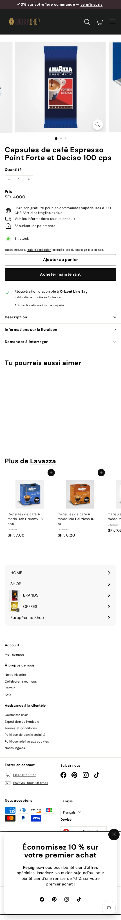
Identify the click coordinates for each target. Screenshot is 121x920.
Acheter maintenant (60, 274)
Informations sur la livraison (31, 329)
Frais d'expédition (39, 250)
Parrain (10, 688)
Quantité (13, 169)
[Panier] (99, 22)
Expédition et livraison (22, 722)
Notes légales (15, 748)
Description (16, 317)
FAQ (8, 695)
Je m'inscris (91, 4)
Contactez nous (16, 715)
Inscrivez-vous (50, 872)
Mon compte (14, 655)
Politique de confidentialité (25, 735)
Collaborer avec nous (21, 681)
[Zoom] (97, 124)
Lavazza (43, 461)
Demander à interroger (26, 341)
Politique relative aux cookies (27, 741)
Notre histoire (15, 675)
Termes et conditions (21, 728)
